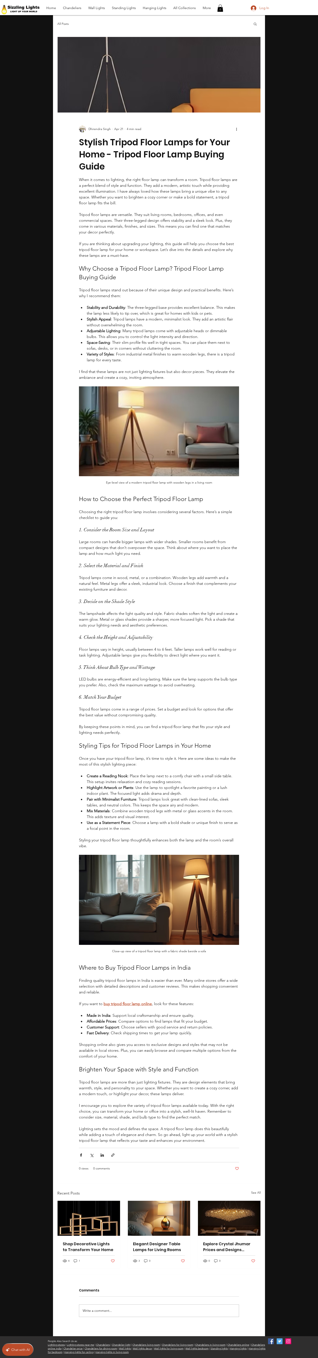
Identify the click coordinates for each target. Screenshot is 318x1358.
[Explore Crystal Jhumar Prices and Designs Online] (229, 1218)
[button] (220, 8)
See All (256, 1193)
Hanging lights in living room (112, 1352)
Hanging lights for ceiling (78, 1352)
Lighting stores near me (80, 1344)
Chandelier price (73, 1348)
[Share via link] (113, 1155)
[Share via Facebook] (81, 1155)
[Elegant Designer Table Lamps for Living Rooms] (159, 1218)
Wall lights (125, 1348)
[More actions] (236, 129)
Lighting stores (56, 1344)
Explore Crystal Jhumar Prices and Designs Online (227, 1247)
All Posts (63, 24)
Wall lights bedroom (197, 1348)
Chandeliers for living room (177, 1344)
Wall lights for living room (168, 1348)
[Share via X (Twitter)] (92, 1155)
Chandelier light (121, 1344)
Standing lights (219, 1348)
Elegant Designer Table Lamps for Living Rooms (157, 1246)
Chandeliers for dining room (101, 1348)
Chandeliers (103, 1344)
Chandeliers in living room (210, 1344)
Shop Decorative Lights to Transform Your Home (88, 1246)
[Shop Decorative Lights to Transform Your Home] (89, 1218)
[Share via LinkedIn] (102, 1155)
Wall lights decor (142, 1348)
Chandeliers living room (146, 1344)
